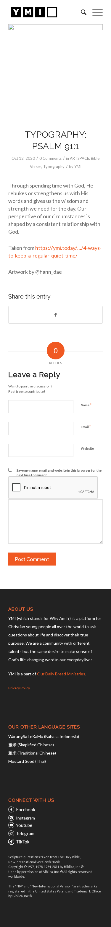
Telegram (25, 833)
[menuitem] (80, 12)
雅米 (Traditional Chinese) (32, 752)
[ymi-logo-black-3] (46, 12)
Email (86, 426)
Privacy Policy (19, 688)
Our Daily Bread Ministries (61, 673)
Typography (54, 166)
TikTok (22, 841)
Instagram (25, 817)
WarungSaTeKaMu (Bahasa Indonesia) (43, 736)
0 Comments (50, 158)
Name (86, 405)
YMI (77, 166)
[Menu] (94, 12)
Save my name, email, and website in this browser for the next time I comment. (59, 472)
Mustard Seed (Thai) (27, 761)
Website (87, 448)
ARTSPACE (79, 158)
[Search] (80, 12)
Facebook (25, 809)
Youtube (24, 825)
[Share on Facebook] (55, 314)
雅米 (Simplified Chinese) (31, 744)
